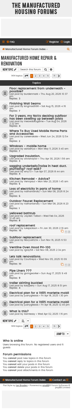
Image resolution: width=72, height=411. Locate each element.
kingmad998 (31, 106)
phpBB (45, 385)
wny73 (27, 171)
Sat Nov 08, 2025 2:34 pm (51, 250)
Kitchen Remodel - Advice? (29, 178)
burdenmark (31, 94)
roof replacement (22, 225)
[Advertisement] (36, 27)
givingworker (31, 273)
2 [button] (35, 76)
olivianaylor (30, 159)
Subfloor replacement (25, 237)
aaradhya (29, 149)
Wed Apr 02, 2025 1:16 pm (52, 314)
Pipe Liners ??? (20, 270)
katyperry (29, 285)
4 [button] (43, 76)
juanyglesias (31, 295)
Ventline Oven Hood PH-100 (29, 247)
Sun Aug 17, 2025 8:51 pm (52, 285)
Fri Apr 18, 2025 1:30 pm (54, 295)
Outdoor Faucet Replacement (31, 201)
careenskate (31, 136)
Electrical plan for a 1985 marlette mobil (39, 293)
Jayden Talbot (32, 216)
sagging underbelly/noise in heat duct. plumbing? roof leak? (38, 167)
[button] (26, 76)
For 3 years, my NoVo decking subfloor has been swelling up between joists (38, 117)
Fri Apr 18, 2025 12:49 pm (55, 305)
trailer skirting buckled (26, 283)
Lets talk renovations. (25, 256)
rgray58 (28, 250)
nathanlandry (32, 191)
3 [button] (39, 76)
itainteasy (29, 314)
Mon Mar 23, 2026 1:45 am (53, 181)
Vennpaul (29, 181)
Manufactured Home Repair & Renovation (29, 60)
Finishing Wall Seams (25, 103)
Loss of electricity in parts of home (35, 188)
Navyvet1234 (31, 240)
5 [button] (48, 76)
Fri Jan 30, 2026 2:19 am (54, 228)
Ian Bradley (22, 385)
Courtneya (30, 259)
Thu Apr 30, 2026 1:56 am (55, 159)
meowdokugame (34, 121)
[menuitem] (10, 42)
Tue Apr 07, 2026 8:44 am (49, 171)
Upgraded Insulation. (24, 156)
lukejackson (30, 228)
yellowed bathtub (22, 213)
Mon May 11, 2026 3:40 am (53, 149)
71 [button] (54, 76)
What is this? (19, 311)
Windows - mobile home (27, 146)
